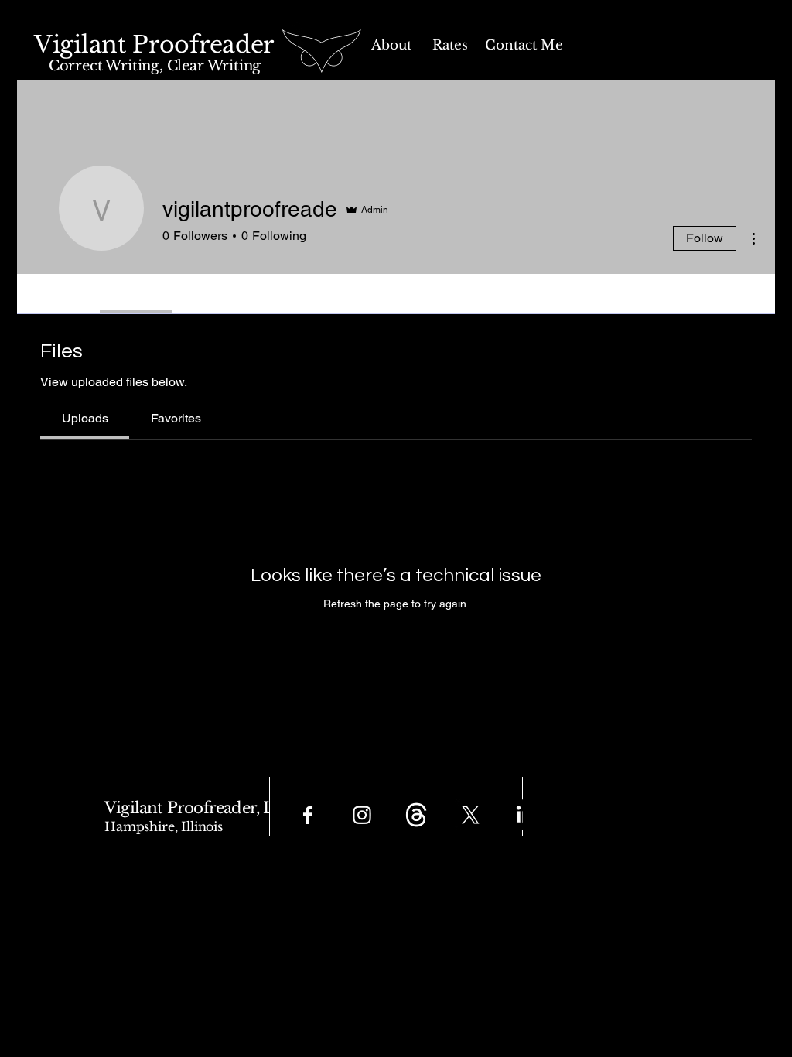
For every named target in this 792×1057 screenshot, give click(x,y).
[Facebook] (307, 814)
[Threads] (416, 814)
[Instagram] (361, 814)
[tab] (84, 419)
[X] (470, 814)
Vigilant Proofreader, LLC (200, 808)
